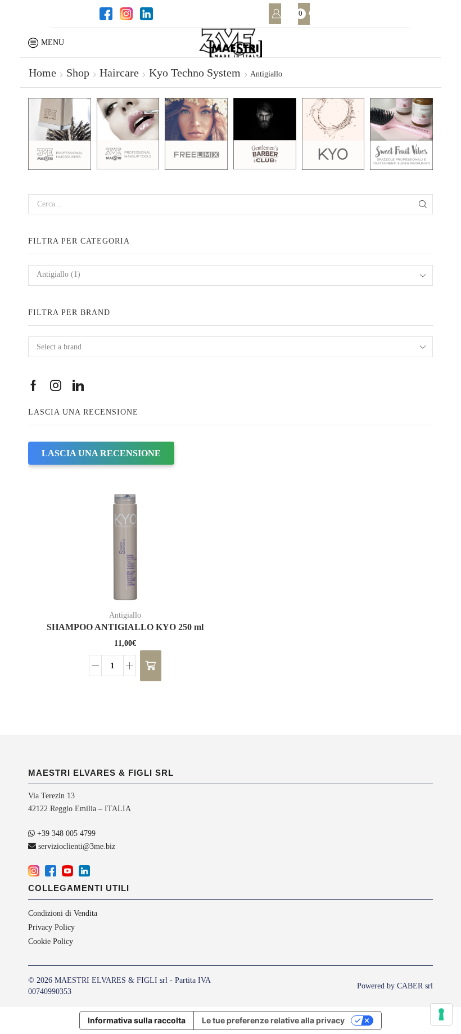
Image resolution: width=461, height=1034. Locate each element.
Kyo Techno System (195, 72)
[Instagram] (125, 13)
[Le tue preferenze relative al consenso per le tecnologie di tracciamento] (441, 1014)
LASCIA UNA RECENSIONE (101, 453)
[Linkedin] (145, 13)
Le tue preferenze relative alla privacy (273, 1020)
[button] (150, 665)
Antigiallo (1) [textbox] (58, 274)
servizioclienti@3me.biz (75, 846)
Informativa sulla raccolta (137, 1020)
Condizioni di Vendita (62, 914)
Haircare (119, 72)
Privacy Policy (51, 927)
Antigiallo (125, 615)
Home (42, 72)
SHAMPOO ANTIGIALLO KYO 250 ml (125, 627)
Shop (77, 72)
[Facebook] (105, 13)
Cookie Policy (50, 941)
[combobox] (230, 275)
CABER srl (415, 986)
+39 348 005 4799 (65, 833)
